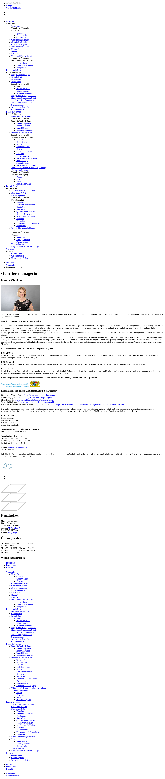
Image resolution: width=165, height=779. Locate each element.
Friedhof (14, 54)
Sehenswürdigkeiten (24, 214)
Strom (18, 181)
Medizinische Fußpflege (26, 165)
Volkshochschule (23, 147)
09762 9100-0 (14, 528)
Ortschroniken (22, 35)
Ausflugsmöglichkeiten (25, 216)
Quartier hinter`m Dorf (25, 212)
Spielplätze (20, 209)
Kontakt (9, 567)
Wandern (20, 219)
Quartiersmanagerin (19, 44)
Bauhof (14, 51)
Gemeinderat (16, 77)
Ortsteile (19, 33)
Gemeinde (10, 21)
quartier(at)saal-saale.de (17, 447)
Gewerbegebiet (17, 256)
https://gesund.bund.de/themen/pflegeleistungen (34, 400)
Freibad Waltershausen (25, 205)
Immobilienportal (23, 128)
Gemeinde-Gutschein (20, 42)
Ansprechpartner (23, 63)
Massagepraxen (22, 163)
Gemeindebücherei (24, 151)
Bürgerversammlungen (20, 75)
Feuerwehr (15, 49)
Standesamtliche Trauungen (22, 100)
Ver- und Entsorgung (19, 170)
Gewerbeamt (16, 253)
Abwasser (20, 179)
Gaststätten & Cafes (19, 193)
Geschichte (21, 37)
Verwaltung (16, 82)
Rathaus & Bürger (13, 70)
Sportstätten (21, 207)
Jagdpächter (21, 68)
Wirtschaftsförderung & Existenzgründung (28, 167)
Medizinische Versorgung (26, 158)
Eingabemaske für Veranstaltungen (25, 246)
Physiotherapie (22, 160)
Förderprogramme (23, 123)
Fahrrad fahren (22, 221)
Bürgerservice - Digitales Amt (23, 95)
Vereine (14, 230)
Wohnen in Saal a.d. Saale (22, 133)
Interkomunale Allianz (20, 47)
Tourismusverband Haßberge (23, 191)
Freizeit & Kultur (13, 186)
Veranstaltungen (17, 244)
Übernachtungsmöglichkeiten (23, 228)
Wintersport (21, 226)
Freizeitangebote (18, 195)
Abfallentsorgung (23, 184)
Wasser (19, 177)
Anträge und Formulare (20, 107)
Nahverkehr (21, 140)
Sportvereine (21, 237)
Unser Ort (15, 26)
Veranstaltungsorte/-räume (21, 102)
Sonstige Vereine (23, 239)
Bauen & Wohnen (13, 112)
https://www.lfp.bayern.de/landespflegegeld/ (34, 397)
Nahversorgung (22, 156)
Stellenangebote (17, 105)
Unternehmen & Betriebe (21, 258)
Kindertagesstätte (23, 142)
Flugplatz (20, 202)
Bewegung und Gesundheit (27, 223)
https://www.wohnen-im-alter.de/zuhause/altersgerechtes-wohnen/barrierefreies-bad (90, 404)
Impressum (10, 563)
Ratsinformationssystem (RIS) (23, 98)
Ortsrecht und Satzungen (21, 109)
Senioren (20, 154)
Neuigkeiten (16, 79)
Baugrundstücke (23, 126)
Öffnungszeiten (22, 91)
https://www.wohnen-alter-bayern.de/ (39, 395)
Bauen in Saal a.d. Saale (21, 116)
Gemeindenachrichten (20, 40)
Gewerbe (10, 249)
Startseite (10, 262)
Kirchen (19, 149)
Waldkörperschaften (24, 65)
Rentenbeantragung (24, 93)
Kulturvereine (22, 242)
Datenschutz (11, 565)
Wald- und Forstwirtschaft (21, 56)
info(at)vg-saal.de (15, 532)
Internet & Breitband (24, 130)
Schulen (19, 144)
